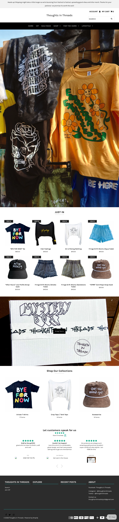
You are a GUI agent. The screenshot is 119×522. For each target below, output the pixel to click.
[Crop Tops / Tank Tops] (59, 394)
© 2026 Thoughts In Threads (13, 518)
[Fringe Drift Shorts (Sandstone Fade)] (73, 269)
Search (7, 487)
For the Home (70, 26)
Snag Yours (59, 331)
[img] (59, 433)
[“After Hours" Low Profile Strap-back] (17, 269)
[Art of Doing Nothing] (73, 233)
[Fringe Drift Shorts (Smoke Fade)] (45, 269)
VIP (37, 26)
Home (30, 26)
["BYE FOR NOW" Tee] (17, 233)
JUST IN (59, 212)
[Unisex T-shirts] (22, 394)
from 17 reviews (58, 435)
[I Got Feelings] (45, 233)
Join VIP (7, 490)
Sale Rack (46, 26)
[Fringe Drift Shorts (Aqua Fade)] (101, 233)
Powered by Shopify (31, 518)
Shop (56, 26)
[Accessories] (96, 394)
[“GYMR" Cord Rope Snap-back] (101, 269)
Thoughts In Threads (59, 15)
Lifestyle (86, 26)
